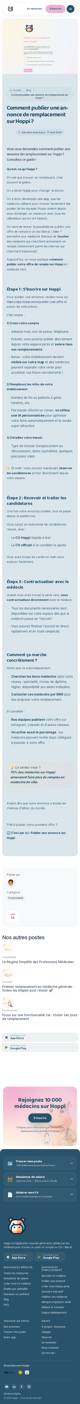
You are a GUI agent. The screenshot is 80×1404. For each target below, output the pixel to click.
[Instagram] (29, 1387)
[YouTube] (7, 1387)
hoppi (26, 190)
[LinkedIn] (14, 1387)
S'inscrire (55, 9)
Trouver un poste (16, 1321)
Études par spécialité (15, 1288)
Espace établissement (54, 1312)
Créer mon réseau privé (56, 1286)
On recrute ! (49, 1353)
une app (43, 199)
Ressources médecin (18, 1267)
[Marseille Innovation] (10, 1372)
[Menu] (70, 9)
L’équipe (46, 1332)
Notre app (9, 1337)
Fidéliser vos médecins (54, 1296)
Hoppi (46, 1321)
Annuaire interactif (52, 1291)
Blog (28, 90)
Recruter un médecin (54, 1275)
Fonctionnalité (15, 898)
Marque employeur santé (56, 1302)
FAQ (6, 1304)
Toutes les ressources (16, 1273)
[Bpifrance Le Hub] (20, 1372)
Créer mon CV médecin (17, 1283)
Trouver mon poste (15, 1332)
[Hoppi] (10, 9)
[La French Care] (27, 1372)
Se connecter (34, 9)
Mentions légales (12, 1393)
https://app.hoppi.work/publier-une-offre (35, 302)
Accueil (17, 90)
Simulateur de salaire (16, 1278)
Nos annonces (12, 1326)
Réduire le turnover (53, 1307)
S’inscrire (39, 1118)
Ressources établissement (52, 1269)
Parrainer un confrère (16, 1294)
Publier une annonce (53, 1281)
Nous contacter (50, 1347)
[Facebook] (22, 1387)
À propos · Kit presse (53, 1326)
